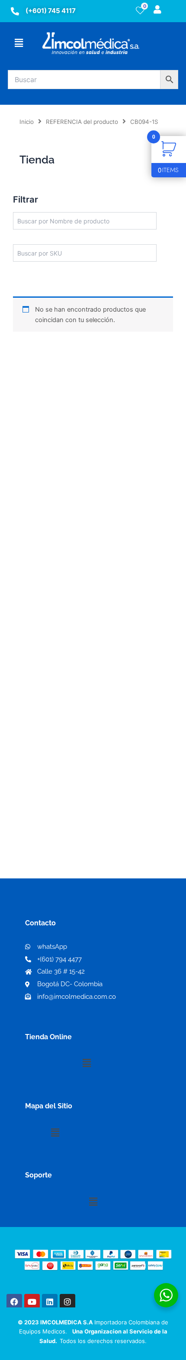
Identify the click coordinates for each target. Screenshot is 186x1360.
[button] (18, 43)
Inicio (26, 121)
